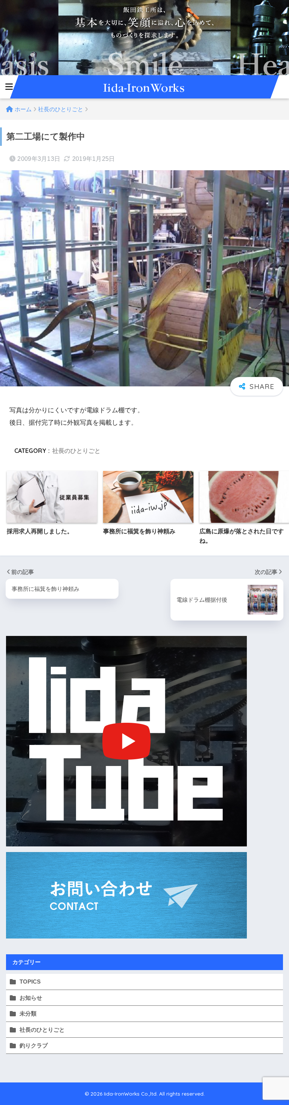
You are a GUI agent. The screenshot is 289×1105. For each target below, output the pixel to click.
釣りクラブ (34, 1045)
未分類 (28, 1013)
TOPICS (30, 981)
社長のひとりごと (76, 450)
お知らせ (31, 997)
